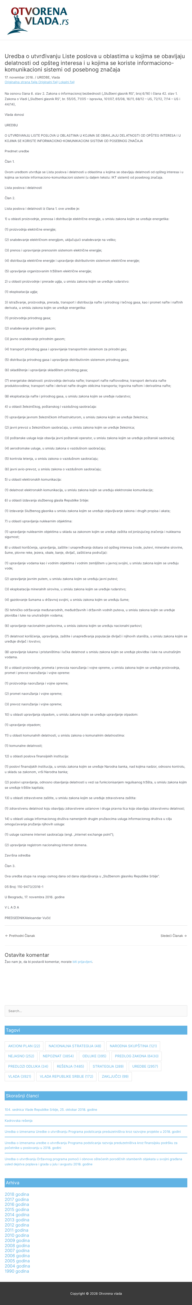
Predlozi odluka (28, 1066)
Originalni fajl (48, 82)
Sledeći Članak (174, 936)
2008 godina (17, 1245)
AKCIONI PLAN (24, 1046)
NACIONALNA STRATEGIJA (75, 1046)
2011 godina (16, 1230)
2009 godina (17, 1240)
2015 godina (17, 1209)
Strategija (108, 1066)
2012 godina (17, 1224)
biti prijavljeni (82, 962)
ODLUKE (94, 1056)
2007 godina (17, 1250)
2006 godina (17, 1255)
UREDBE (43, 77)
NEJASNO (21, 1056)
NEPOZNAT (58, 1056)
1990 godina (17, 1271)
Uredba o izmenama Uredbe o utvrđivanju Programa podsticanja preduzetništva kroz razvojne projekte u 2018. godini (93, 1131)
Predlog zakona (137, 1056)
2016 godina (17, 1204)
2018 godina (17, 1194)
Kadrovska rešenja (19, 1120)
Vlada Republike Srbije (66, 1076)
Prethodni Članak (20, 936)
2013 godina (17, 1219)
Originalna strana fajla (21, 82)
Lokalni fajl (66, 82)
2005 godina (17, 1260)
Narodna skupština (133, 1046)
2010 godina (17, 1235)
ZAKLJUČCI (115, 1076)
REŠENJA (70, 1066)
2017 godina (17, 1199)
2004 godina (17, 1265)
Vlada (56, 77)
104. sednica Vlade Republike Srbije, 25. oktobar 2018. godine (51, 1109)
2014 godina (17, 1214)
